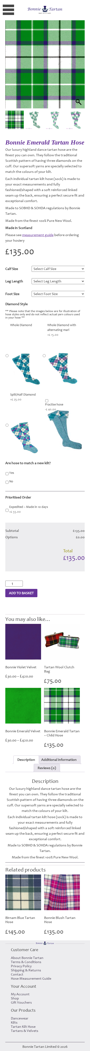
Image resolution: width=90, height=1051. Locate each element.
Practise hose (54, 407)
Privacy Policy (21, 966)
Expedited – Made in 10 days (28, 509)
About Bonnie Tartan (27, 958)
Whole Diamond (21, 325)
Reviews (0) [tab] (47, 768)
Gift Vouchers (21, 1002)
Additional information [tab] (59, 760)
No (11, 481)
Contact (17, 974)
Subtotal (12, 531)
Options (11, 537)
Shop (15, 998)
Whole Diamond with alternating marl (61, 330)
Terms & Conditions (26, 962)
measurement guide (38, 235)
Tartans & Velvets (24, 1031)
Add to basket (21, 593)
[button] (76, 70)
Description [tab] (26, 760)
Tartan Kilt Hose (23, 1027)
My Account (20, 994)
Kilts (14, 1022)
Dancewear (19, 1018)
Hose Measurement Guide (31, 978)
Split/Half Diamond (23, 397)
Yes (11, 473)
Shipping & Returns (26, 970)
